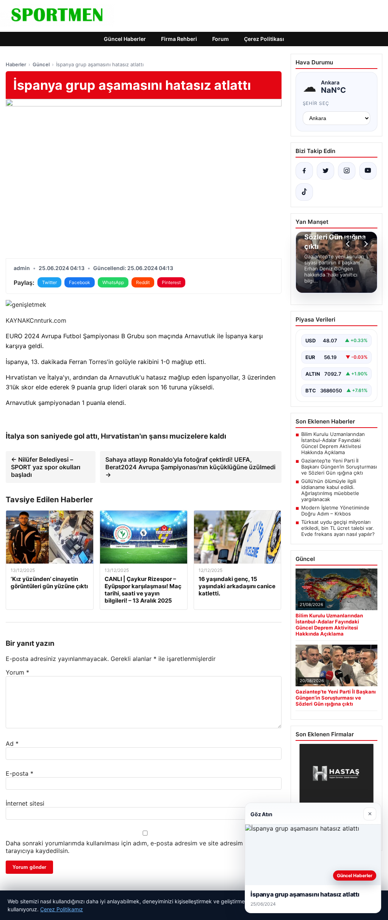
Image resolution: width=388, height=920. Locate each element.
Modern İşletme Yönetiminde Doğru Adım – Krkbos (335, 511)
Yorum (17, 672)
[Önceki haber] (349, 243)
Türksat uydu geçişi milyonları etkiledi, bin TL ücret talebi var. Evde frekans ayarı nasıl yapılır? (338, 528)
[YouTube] (368, 171)
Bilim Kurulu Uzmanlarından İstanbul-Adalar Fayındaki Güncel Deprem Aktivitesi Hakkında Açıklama (333, 443)
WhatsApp (113, 282)
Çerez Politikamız (61, 909)
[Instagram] (346, 171)
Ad (12, 743)
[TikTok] (304, 192)
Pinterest (171, 282)
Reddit (143, 282)
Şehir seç (316, 103)
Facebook (79, 282)
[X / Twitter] (325, 171)
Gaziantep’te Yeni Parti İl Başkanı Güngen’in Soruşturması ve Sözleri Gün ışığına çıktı (339, 467)
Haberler (16, 64)
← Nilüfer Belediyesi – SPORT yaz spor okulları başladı (45, 467)
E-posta (19, 773)
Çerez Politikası (264, 39)
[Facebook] (304, 171)
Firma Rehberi (179, 39)
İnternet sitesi (25, 803)
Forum (220, 39)
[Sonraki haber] (364, 243)
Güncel (41, 64)
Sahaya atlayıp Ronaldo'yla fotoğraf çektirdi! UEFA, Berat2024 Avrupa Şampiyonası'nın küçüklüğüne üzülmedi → (190, 467)
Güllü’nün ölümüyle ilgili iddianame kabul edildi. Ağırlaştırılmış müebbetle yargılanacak (330, 490)
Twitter (49, 282)
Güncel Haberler (125, 39)
